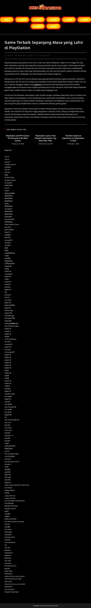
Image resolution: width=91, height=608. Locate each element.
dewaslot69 (8, 587)
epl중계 (7, 516)
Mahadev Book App (11, 506)
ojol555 (7, 493)
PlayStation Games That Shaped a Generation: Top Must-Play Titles (45, 138)
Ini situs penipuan (10, 339)
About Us (53, 26)
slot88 (7, 256)
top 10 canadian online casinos (15, 501)
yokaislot (8, 540)
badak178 (8, 271)
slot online (8, 300)
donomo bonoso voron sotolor (15, 584)
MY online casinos (10, 566)
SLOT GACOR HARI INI (12, 420)
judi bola (7, 287)
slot (6, 292)
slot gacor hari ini (10, 164)
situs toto (8, 227)
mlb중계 (7, 386)
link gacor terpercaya (11, 592)
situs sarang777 (10, 352)
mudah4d (53, 20)
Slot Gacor (84, 20)
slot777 (7, 157)
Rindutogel (8, 532)
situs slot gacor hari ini (12, 462)
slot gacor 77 (9, 436)
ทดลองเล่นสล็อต (10, 193)
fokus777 (8, 232)
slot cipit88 (8, 396)
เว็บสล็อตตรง (9, 222)
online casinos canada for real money (17, 485)
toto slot (7, 548)
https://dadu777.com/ (12, 224)
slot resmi (8, 561)
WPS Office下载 (10, 318)
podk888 (7, 258)
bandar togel (9, 310)
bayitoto (7, 162)
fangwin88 (8, 266)
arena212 (8, 284)
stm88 (7, 443)
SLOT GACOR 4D (10, 542)
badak (7, 370)
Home (7, 20)
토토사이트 (8, 581)
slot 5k (7, 159)
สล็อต (6, 175)
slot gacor (8, 243)
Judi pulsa (37, 20)
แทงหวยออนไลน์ (10, 446)
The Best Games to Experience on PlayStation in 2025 (73, 138)
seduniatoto (9, 553)
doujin (7, 204)
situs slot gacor (9, 589)
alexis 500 (8, 475)
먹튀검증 (7, 469)
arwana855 (8, 217)
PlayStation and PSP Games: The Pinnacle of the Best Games (18, 138)
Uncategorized (44, 55)
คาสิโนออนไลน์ (9, 263)
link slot (7, 170)
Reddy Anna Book (10, 519)
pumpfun (8, 389)
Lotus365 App (9, 503)
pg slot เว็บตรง (9, 230)
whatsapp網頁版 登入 (12, 323)
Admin (10, 55)
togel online (8, 313)
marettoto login (10, 394)
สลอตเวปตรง (9, 185)
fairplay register (10, 490)
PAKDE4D (8, 167)
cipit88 (7, 269)
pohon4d (8, 295)
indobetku (8, 535)
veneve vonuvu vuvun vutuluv (15, 576)
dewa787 (7, 237)
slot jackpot (8, 183)
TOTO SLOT (8, 430)
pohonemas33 (9, 219)
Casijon (7, 191)
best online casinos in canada (14, 522)
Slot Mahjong (38, 26)
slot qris (7, 524)
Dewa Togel (8, 571)
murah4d (68, 20)
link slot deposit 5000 (11, 454)
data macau (8, 574)
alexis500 (8, 472)
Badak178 (8, 290)
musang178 (8, 240)
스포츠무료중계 (10, 456)
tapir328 (7, 402)
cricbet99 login (9, 316)
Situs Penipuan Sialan (12, 326)
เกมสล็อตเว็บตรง (10, 253)
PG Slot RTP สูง (9, 177)
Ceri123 (7, 297)
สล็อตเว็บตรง (9, 196)
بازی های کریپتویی (10, 495)
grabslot (7, 568)
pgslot (7, 511)
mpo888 (7, 514)
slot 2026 (7, 342)
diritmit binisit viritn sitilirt (13, 579)
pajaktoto (37, 84)
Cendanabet (22, 20)
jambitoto (8, 550)
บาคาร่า (7, 451)
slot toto (7, 172)
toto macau (8, 488)
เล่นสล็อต (7, 235)
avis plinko (8, 412)
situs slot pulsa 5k (10, 407)
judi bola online (10, 537)
